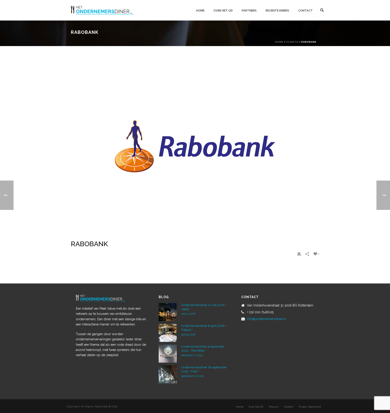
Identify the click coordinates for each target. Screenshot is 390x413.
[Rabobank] (195, 146)
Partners (249, 10)
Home (200, 10)
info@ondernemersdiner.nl (266, 319)
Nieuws (274, 406)
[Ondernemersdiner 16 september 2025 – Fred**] (168, 374)
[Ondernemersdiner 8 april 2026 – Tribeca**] (168, 333)
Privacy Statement (310, 406)
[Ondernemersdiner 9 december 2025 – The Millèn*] (168, 354)
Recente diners (277, 10)
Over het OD (223, 10)
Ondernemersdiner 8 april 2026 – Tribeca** (204, 328)
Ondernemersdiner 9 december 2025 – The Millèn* (202, 348)
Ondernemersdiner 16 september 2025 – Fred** (204, 369)
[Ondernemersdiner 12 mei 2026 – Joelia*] (168, 312)
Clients (292, 42)
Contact (305, 10)
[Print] (299, 253)
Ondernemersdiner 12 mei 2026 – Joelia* (204, 307)
